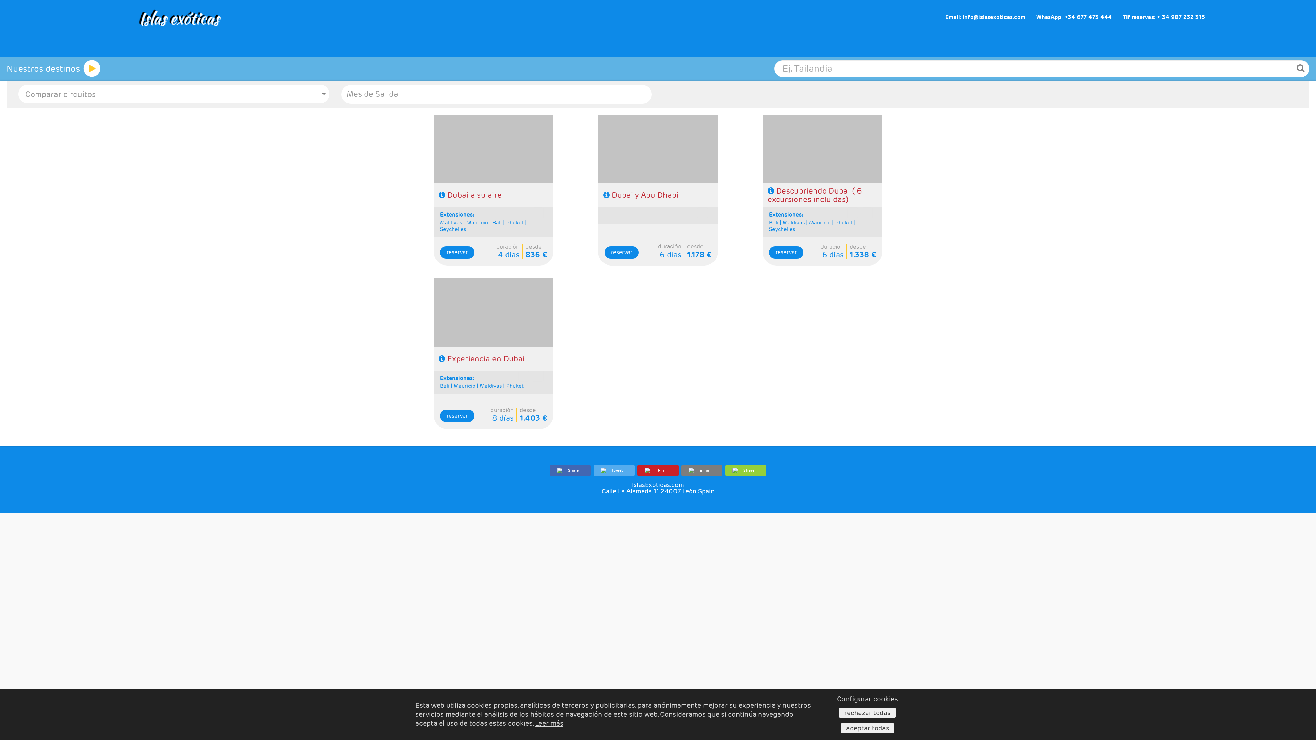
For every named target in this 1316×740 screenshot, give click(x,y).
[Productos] (92, 69)
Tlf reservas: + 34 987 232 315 (1164, 17)
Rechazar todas (867, 712)
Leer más (549, 723)
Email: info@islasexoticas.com (985, 17)
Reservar (457, 252)
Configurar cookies (867, 698)
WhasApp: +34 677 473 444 (1074, 17)
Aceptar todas (867, 728)
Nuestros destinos (43, 68)
